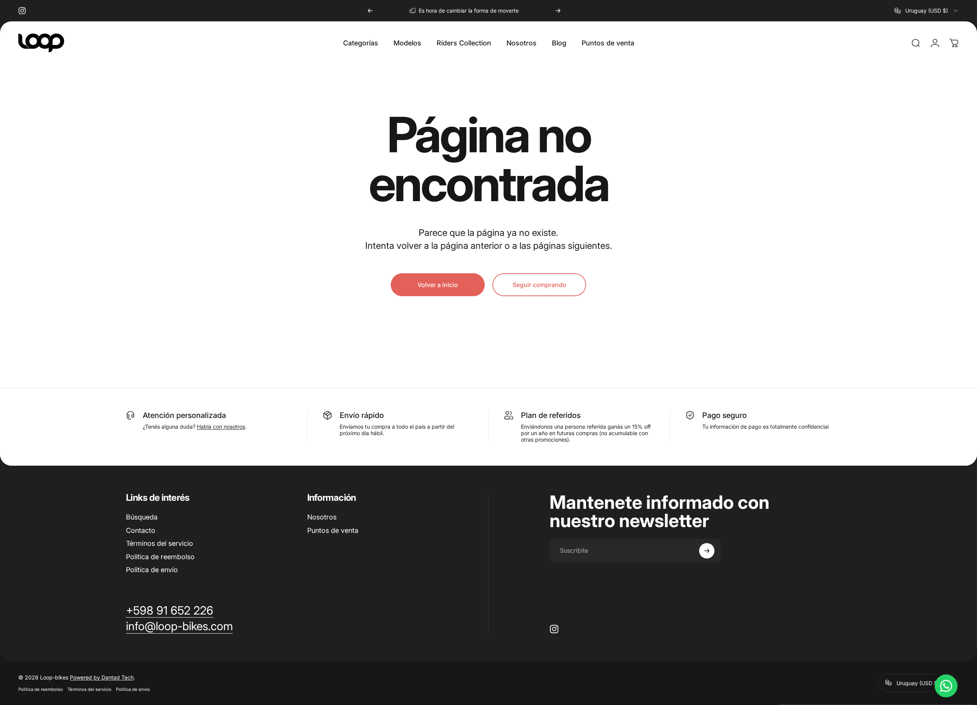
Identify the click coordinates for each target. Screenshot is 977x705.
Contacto (140, 530)
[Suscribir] (706, 550)
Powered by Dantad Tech (102, 677)
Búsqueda (142, 517)
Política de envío (152, 570)
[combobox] (927, 10)
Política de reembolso (160, 557)
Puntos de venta (332, 530)
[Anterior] (370, 10)
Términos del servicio (159, 543)
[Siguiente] (558, 10)
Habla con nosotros (221, 426)
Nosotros (322, 517)
